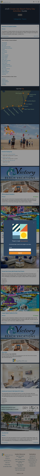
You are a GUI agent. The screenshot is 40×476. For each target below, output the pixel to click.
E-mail (10, 247)
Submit (20, 253)
